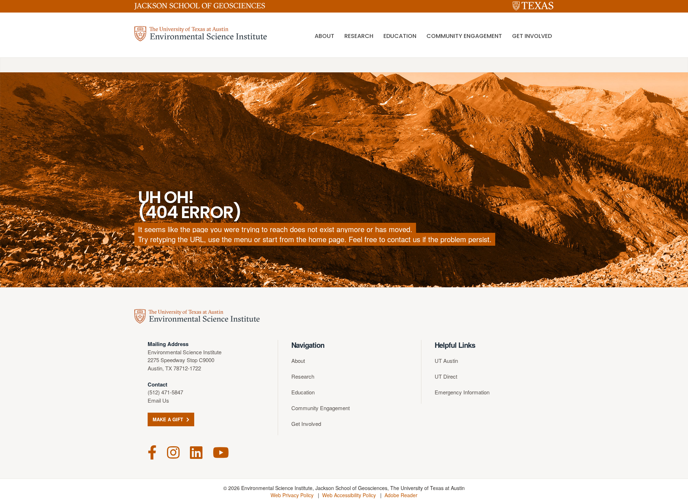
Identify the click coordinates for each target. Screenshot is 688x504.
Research (358, 36)
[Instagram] (173, 451)
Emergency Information (462, 392)
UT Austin (446, 360)
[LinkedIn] (196, 451)
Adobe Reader (400, 495)
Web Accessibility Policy (349, 495)
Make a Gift (169, 419)
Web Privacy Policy (292, 495)
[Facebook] (152, 451)
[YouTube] (221, 451)
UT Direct (446, 376)
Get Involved (532, 36)
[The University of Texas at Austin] (533, 6)
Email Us (158, 400)
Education (399, 36)
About (324, 36)
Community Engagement (464, 36)
